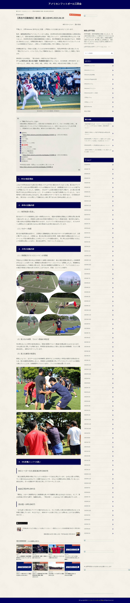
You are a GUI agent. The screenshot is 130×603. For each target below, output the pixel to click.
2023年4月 (87, 346)
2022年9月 (87, 378)
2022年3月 (87, 406)
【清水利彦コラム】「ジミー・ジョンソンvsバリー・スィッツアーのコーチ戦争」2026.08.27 (98, 125)
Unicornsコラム (88, 84)
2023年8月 (87, 328)
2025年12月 (87, 201)
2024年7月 (87, 278)
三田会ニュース (88, 102)
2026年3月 (87, 187)
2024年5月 (87, 287)
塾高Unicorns (88, 106)
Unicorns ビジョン (89, 70)
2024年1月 (87, 305)
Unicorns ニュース (22, 523)
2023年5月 (87, 342)
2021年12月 (87, 419)
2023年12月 (87, 310)
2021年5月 (87, 451)
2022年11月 (87, 369)
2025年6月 (87, 228)
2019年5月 (87, 533)
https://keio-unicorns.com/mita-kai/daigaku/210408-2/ (36, 167)
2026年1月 (87, 196)
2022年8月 (87, 383)
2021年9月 (87, 433)
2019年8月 (87, 519)
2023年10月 (87, 319)
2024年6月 (87, 283)
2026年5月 (87, 178)
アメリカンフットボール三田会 (65, 3)
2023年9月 (87, 324)
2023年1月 (87, 360)
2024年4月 (87, 292)
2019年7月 (87, 524)
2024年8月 (87, 274)
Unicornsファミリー (90, 88)
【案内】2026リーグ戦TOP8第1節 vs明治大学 (97, 133)
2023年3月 (87, 351)
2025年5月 (87, 233)
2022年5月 (87, 396)
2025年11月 (87, 205)
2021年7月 (87, 442)
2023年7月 (87, 333)
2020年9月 (87, 487)
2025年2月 (87, 246)
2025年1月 (87, 251)
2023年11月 (87, 315)
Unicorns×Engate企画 (90, 79)
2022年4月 (87, 401)
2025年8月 (87, 219)
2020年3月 (87, 506)
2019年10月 (87, 510)
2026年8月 (87, 164)
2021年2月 (87, 465)
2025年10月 (87, 210)
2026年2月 (87, 192)
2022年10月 (87, 374)
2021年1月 (87, 469)
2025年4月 (87, 237)
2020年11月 (87, 478)
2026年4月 (87, 182)
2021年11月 (87, 424)
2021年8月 (87, 437)
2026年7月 (87, 169)
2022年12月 (87, 365)
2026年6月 (87, 173)
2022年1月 (87, 415)
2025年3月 (87, 242)
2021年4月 (87, 456)
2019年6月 (87, 528)
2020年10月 (87, 483)
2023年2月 (87, 355)
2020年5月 (87, 501)
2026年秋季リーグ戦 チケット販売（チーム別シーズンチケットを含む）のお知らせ (97, 139)
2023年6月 (87, 337)
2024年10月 (87, 264)
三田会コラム (88, 97)
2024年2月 (87, 301)
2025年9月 (87, 214)
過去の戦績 (87, 111)
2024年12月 (87, 255)
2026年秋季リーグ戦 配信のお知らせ (97, 145)
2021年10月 (87, 428)
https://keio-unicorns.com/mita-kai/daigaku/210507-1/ (39, 135)
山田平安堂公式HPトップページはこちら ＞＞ (97, 46)
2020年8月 (87, 492)
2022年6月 (87, 392)
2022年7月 (87, 387)
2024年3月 (87, 296)
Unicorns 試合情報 (89, 74)
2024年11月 (87, 260)
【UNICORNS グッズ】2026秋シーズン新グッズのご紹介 (97, 150)
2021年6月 (87, 447)
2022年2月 (87, 410)
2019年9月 (87, 515)
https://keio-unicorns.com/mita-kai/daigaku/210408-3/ (39, 155)
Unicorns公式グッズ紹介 (91, 93)
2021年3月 (87, 460)
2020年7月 (87, 497)
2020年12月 (87, 474)
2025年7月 (87, 223)
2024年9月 (87, 269)
